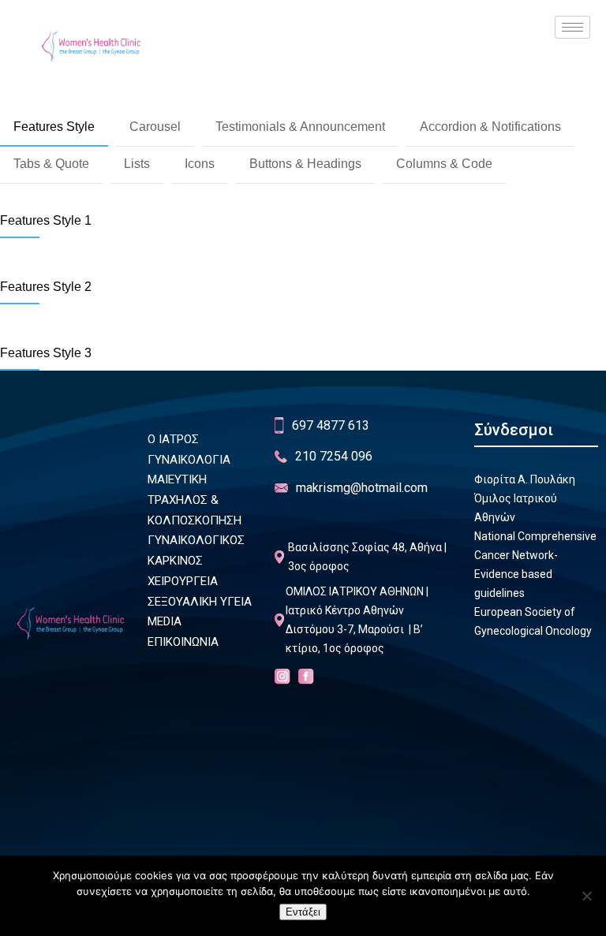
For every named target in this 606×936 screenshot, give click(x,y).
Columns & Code (444, 163)
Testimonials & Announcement (300, 126)
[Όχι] (586, 896)
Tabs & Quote (51, 163)
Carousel (155, 126)
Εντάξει (303, 912)
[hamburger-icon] (572, 27)
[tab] (54, 128)
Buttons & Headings (305, 163)
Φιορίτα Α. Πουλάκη (524, 479)
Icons (200, 163)
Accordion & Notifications (490, 126)
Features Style (54, 126)
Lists (137, 163)
